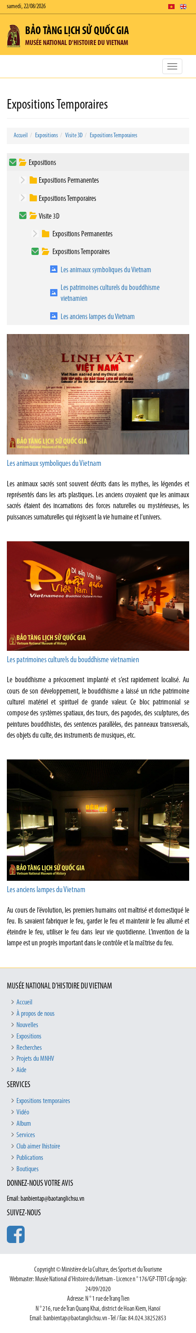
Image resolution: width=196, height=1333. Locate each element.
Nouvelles (27, 1025)
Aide (21, 1070)
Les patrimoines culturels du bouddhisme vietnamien (110, 293)
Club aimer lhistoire (38, 1146)
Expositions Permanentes (69, 181)
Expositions (46, 135)
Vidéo (22, 1112)
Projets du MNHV (35, 1059)
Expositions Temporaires (113, 135)
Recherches (29, 1048)
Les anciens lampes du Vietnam (98, 317)
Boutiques (27, 1169)
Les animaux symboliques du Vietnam (106, 270)
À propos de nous (35, 1014)
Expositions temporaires (43, 1101)
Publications (29, 1158)
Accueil (21, 135)
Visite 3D (74, 135)
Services (25, 1135)
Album (23, 1124)
